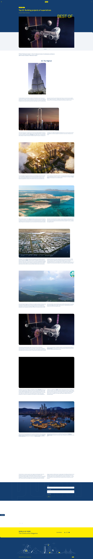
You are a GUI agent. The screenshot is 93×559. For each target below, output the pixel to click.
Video (23, 7)
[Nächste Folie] (73, 523)
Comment (20, 7)
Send (48, 496)
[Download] (48, 49)
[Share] (50, 49)
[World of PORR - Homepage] (46, 2)
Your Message (49, 489)
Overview (45, 49)
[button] (1, 2)
